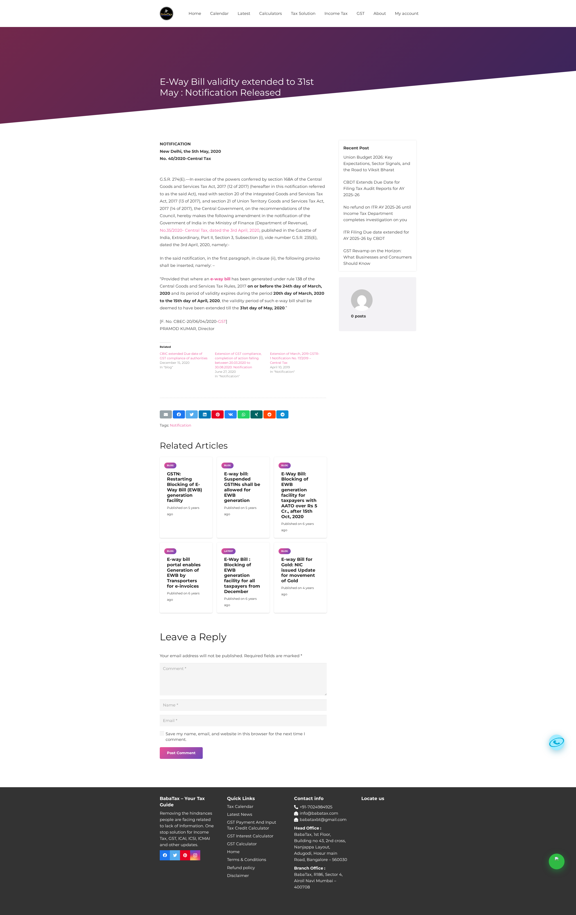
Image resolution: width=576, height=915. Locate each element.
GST (222, 321)
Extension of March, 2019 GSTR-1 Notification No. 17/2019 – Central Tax (294, 358)
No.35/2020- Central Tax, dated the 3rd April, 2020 (209, 230)
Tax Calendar (240, 806)
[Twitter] (175, 855)
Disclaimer (238, 875)
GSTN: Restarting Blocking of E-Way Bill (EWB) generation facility (184, 487)
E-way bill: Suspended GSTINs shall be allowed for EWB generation (242, 487)
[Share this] (179, 414)
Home (233, 851)
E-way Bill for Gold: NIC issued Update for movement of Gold (298, 570)
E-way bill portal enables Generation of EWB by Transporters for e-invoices (184, 573)
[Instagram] (195, 855)
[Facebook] (165, 855)
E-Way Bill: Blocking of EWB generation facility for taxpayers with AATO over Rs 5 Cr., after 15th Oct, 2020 (299, 495)
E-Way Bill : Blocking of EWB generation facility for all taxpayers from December (242, 575)
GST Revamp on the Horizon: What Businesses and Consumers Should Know (377, 257)
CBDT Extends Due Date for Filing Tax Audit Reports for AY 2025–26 (373, 188)
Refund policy (241, 867)
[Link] (166, 13)
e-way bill (220, 279)
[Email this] (166, 414)
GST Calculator (242, 843)
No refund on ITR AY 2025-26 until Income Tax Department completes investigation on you (377, 213)
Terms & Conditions (246, 859)
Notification (180, 425)
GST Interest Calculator (250, 836)
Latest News (239, 814)
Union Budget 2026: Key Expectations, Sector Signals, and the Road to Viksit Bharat (376, 163)
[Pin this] (218, 414)
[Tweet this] (192, 414)
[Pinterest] (185, 855)
